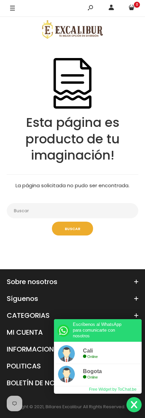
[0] (131, 8)
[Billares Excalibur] (72, 30)
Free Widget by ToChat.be (113, 389)
